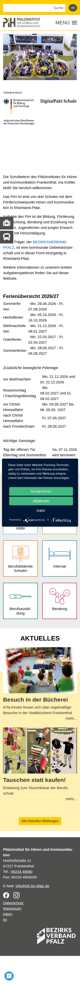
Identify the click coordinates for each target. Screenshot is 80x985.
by (5, 920)
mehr (41, 510)
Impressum (12, 909)
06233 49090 (21, 872)
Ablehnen (41, 501)
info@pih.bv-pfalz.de (32, 886)
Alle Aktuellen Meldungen (40, 821)
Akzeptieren (41, 491)
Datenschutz (13, 903)
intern (7, 914)
